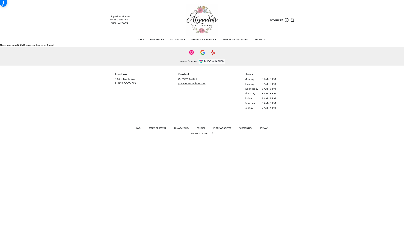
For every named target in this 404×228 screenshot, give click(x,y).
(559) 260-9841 (187, 79)
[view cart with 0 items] (292, 20)
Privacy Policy (181, 128)
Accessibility (245, 128)
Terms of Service (157, 128)
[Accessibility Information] (3, 3)
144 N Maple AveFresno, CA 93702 (125, 80)
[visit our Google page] (202, 52)
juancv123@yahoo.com (191, 83)
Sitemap (264, 128)
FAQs (138, 128)
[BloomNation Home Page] (212, 61)
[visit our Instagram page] (191, 52)
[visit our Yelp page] (213, 52)
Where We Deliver (222, 128)
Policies (201, 128)
